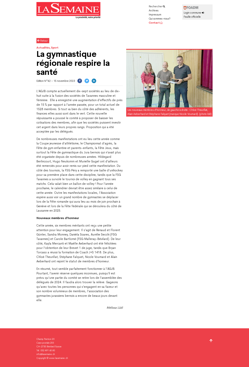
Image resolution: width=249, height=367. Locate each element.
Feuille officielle (192, 16)
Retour (44, 40)
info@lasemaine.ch (45, 354)
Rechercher (156, 6)
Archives (154, 10)
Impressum (155, 14)
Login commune (193, 12)
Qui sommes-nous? (159, 18)
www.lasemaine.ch (58, 358)
